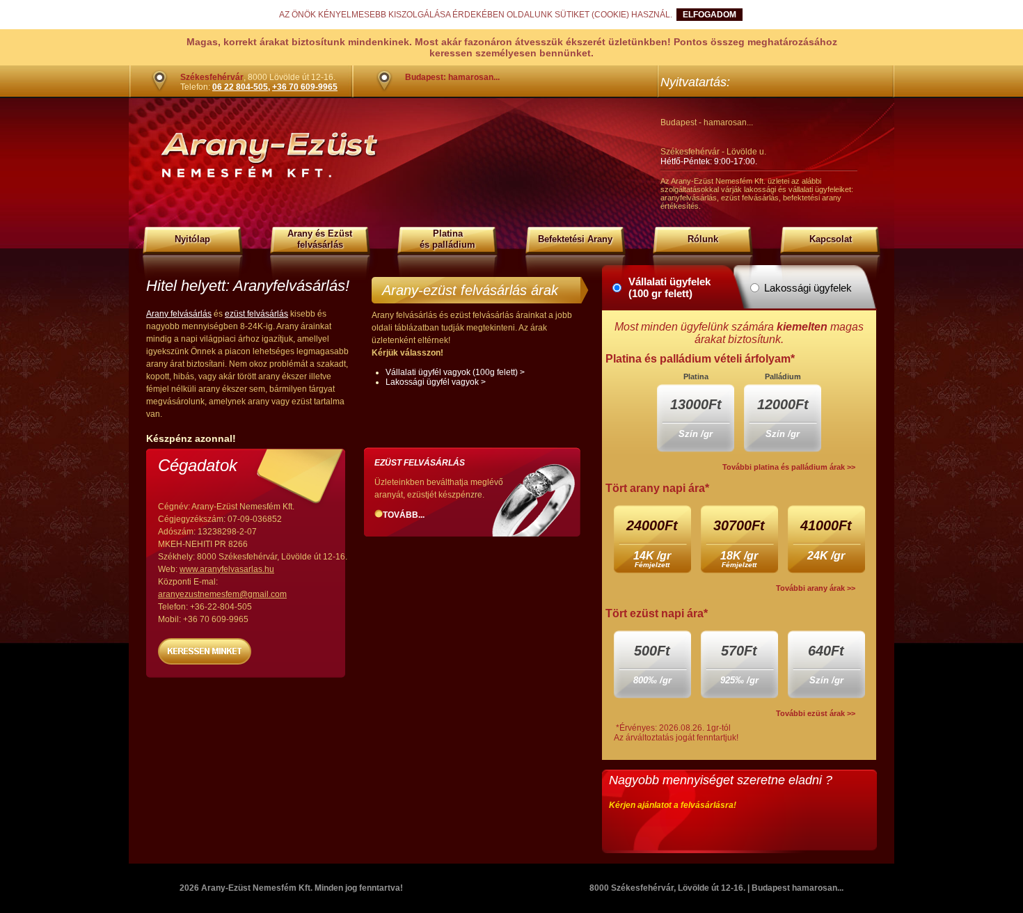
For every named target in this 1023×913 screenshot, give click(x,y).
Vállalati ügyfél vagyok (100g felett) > (455, 372)
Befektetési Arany (575, 239)
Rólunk (703, 239)
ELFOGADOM (709, 14)
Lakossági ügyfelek (808, 288)
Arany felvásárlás (179, 314)
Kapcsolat (830, 239)
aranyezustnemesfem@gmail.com (222, 594)
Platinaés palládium (447, 239)
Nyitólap (192, 239)
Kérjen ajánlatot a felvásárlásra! (672, 805)
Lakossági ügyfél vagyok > (436, 382)
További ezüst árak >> (815, 713)
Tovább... (404, 515)
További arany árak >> (815, 588)
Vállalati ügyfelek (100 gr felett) (669, 287)
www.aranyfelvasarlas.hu (227, 569)
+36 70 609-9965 (305, 87)
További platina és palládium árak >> (788, 467)
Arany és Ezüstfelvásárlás (319, 239)
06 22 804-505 (240, 87)
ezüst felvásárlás (256, 314)
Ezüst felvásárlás (419, 463)
